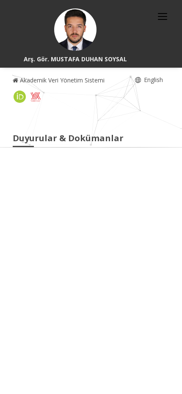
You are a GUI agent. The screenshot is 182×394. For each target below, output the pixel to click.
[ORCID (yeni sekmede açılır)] (20, 96)
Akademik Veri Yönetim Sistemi (61, 80)
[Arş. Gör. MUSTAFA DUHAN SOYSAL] (75, 29)
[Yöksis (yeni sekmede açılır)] (35, 96)
